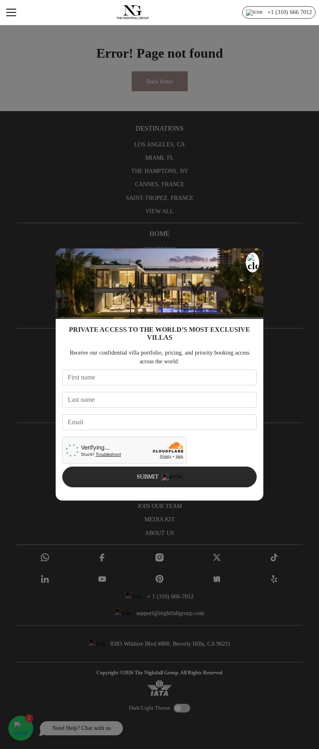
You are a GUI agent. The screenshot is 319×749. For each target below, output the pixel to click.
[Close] (252, 262)
